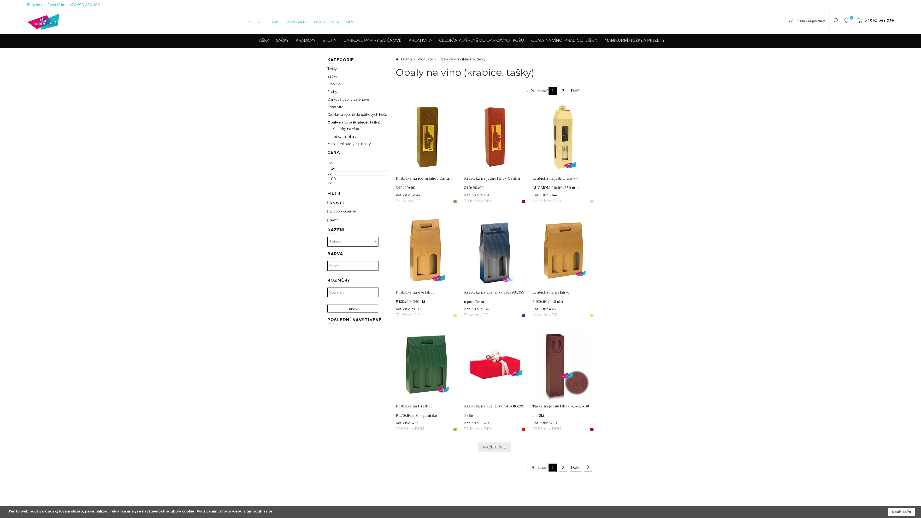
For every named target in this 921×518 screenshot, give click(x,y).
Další (575, 90)
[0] (846, 21)
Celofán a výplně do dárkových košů (481, 40)
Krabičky (305, 40)
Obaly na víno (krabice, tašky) (564, 40)
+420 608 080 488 (84, 5)
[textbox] (352, 266)
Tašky (263, 40)
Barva (335, 254)
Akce (335, 220)
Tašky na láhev (344, 137)
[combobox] (352, 242)
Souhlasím (901, 512)
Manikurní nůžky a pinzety (635, 40)
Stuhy (329, 40)
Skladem (338, 202)
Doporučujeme (343, 211)
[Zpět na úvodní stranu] (44, 21)
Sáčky (282, 40)
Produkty (425, 59)
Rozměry (338, 280)
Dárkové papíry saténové (372, 40)
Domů (406, 59)
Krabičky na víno (345, 129)
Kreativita (420, 40)
